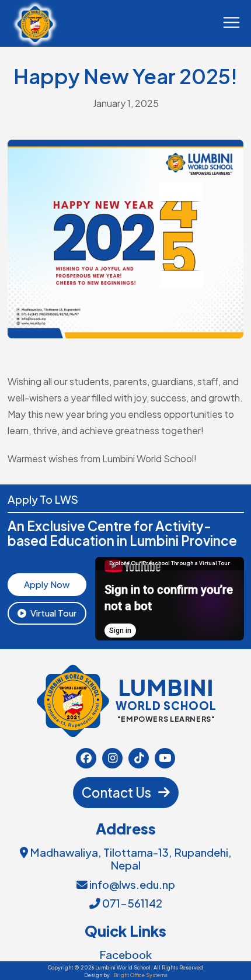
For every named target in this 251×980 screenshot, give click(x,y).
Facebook (125, 954)
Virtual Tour (53, 612)
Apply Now (46, 584)
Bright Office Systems (140, 975)
